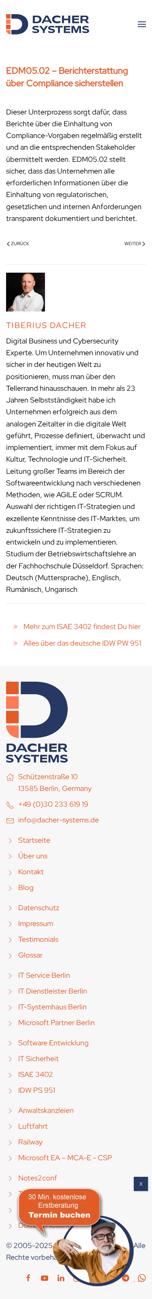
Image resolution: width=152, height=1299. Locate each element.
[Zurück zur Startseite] (47, 24)
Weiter (132, 243)
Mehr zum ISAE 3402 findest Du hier (82, 626)
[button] (142, 24)
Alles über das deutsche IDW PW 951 (82, 643)
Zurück (20, 243)
